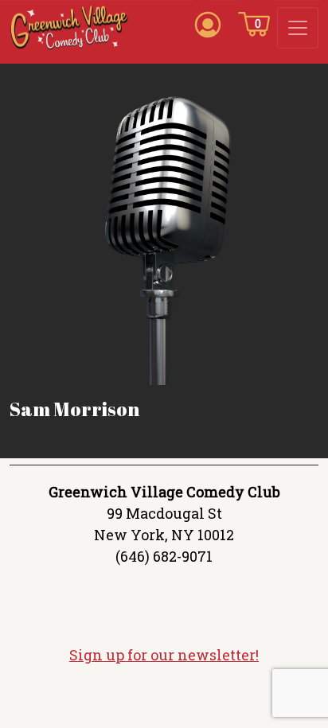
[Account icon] (208, 23)
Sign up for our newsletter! (164, 654)
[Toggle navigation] (297, 28)
